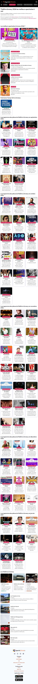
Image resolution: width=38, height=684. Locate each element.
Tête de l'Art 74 (14, 627)
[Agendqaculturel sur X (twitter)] (15, 654)
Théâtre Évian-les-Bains (28, 4)
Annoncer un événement (19, 670)
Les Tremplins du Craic (15, 596)
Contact (19, 664)
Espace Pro (19, 669)
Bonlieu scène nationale (19, 584)
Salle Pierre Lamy (32, 18)
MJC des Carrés (14, 637)
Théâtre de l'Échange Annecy (17, 617)
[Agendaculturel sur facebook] (17, 654)
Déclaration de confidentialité (19, 662)
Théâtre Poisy (19, 4)
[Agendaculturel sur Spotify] (23, 654)
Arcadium (11, 19)
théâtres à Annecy (14, 16)
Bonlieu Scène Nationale (26, 16)
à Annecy (9, 40)
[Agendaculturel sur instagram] (20, 654)
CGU (19, 660)
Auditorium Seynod (15, 606)
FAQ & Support (19, 659)
